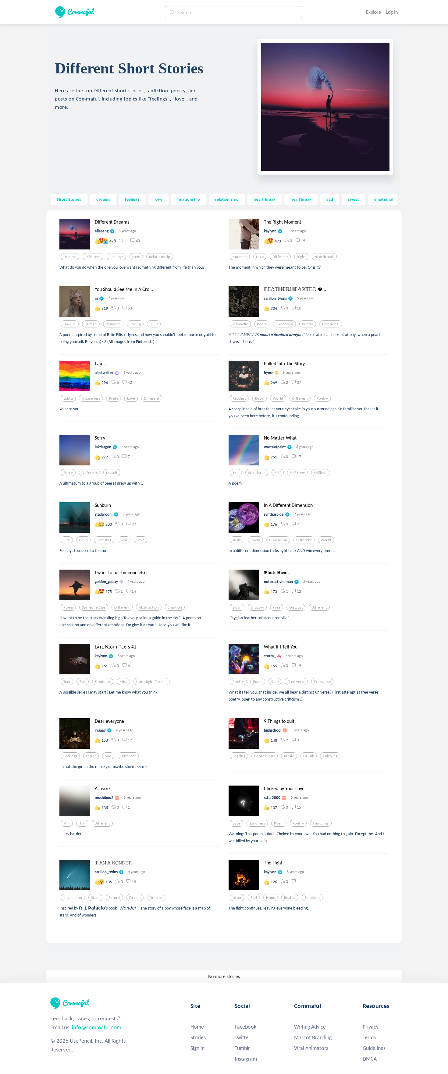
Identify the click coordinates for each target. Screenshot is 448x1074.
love (158, 199)
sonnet (114, 898)
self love (297, 473)
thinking (330, 756)
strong (135, 324)
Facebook (245, 1026)
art (66, 823)
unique (69, 324)
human (91, 324)
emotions (103, 682)
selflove (320, 473)
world (278, 398)
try (82, 823)
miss (123, 682)
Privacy (371, 1026)
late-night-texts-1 (151, 682)
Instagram (246, 1058)
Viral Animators (311, 1048)
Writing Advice (310, 1026)
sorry (68, 473)
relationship (188, 199)
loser (237, 898)
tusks (237, 540)
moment (240, 257)
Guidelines (374, 1048)
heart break (265, 199)
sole (275, 682)
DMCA (370, 1058)
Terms (369, 1037)
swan (237, 607)
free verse (296, 682)
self (278, 473)
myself (112, 473)
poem (262, 324)
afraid (289, 756)
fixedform (284, 324)
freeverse (322, 682)
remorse (113, 324)
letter (91, 756)
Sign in (197, 1048)
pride (113, 398)
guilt (154, 324)
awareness (91, 398)
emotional (383, 199)
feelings (132, 199)
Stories (198, 1037)
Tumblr (242, 1048)
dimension (278, 540)
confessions (264, 756)
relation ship (227, 199)
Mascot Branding (313, 1037)
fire (66, 540)
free (276, 607)
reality (290, 898)
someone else (93, 607)
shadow (257, 607)
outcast (296, 607)
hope (270, 898)
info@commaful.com (96, 1027)
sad (329, 199)
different (93, 257)
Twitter (242, 1037)
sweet (353, 199)
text (66, 682)
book (259, 398)
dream (134, 898)
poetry (308, 324)
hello (83, 540)
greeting (104, 540)
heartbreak (300, 199)
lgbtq (68, 398)
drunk (308, 756)
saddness (257, 823)
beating (239, 756)
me (236, 473)
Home (197, 1026)
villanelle (240, 324)
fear (124, 540)
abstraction (149, 607)
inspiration (72, 898)
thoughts (321, 823)
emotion (175, 607)
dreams (103, 199)
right (301, 257)
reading (239, 398)
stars (95, 898)
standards (256, 473)
